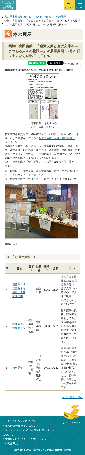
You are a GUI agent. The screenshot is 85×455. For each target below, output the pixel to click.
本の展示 (61, 16)
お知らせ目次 (43, 16)
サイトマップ (41, 439)
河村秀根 (17, 367)
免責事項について (15, 439)
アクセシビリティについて (20, 421)
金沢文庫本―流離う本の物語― (57, 138)
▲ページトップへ (72, 397)
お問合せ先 (11, 443)
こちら (37, 178)
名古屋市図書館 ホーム (17, 16)
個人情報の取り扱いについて (22, 425)
